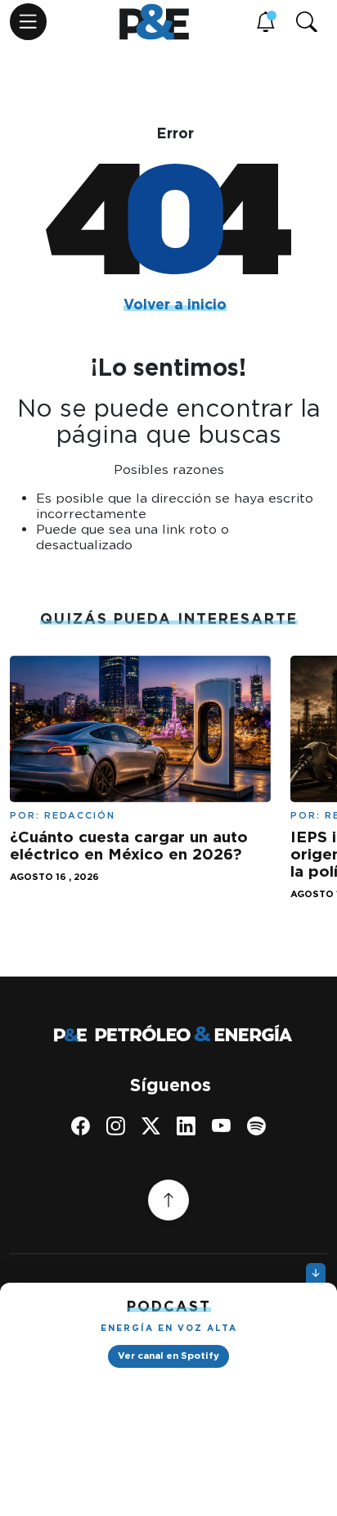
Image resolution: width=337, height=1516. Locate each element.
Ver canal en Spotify (168, 1355)
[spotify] (256, 1126)
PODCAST (169, 1306)
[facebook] (80, 1126)
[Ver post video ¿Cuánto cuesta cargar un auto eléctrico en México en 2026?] (140, 727)
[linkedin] (186, 1126)
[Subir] (168, 1200)
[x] (151, 1126)
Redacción (79, 815)
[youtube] (221, 1126)
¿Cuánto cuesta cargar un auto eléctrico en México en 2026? (129, 846)
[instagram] (115, 1126)
